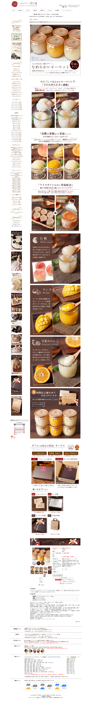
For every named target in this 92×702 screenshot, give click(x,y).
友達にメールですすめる (67, 583)
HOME (31, 19)
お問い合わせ (16, 222)
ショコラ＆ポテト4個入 (16, 137)
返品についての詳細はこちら (68, 579)
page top (78, 621)
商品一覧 (35, 19)
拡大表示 (42, 584)
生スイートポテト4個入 (16, 132)
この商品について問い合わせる (68, 581)
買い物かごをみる (16, 224)
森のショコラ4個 (16, 125)
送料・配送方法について (16, 225)
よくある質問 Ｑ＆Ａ (16, 220)
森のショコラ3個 (16, 123)
